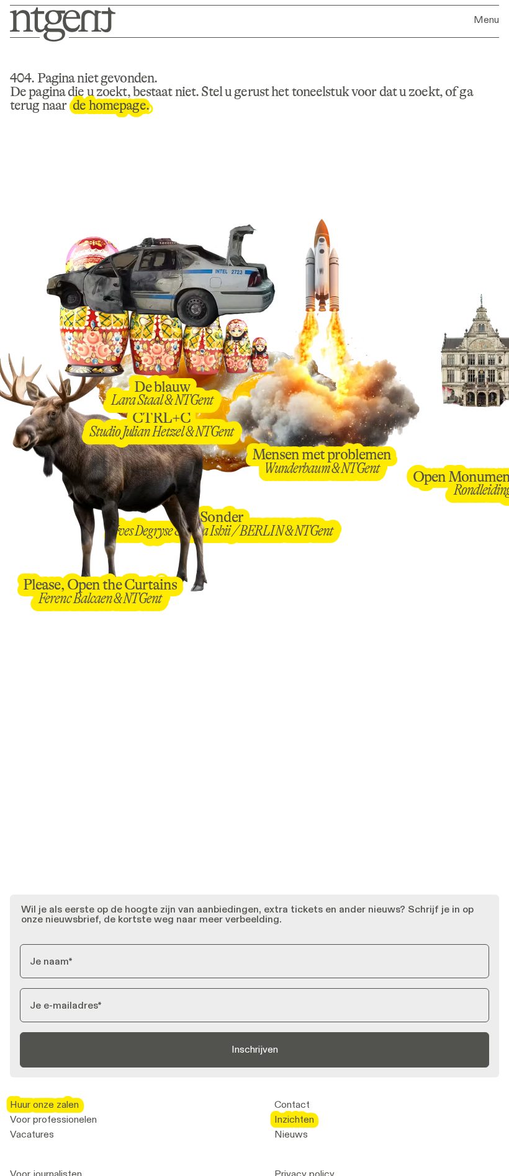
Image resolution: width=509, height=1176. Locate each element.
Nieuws (291, 1134)
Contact (292, 1105)
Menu (486, 20)
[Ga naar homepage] (58, 23)
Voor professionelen (53, 1120)
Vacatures (32, 1134)
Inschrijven (255, 1049)
